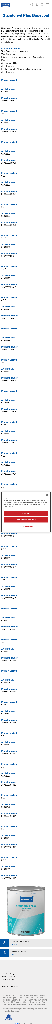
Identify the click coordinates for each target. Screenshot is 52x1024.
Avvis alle (26, 513)
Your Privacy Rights (26, 526)
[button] (32, 5)
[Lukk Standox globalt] (41, 4)
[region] (26, 512)
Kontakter (6, 971)
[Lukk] (47, 495)
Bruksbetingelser (26, 1009)
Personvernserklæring (11, 1009)
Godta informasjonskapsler (26, 519)
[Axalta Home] (5, 6)
